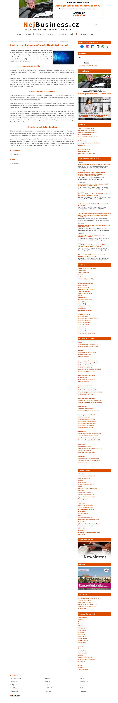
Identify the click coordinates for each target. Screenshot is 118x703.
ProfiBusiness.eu (82, 638)
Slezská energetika (83, 669)
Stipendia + (81, 655)
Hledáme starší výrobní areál (86, 394)
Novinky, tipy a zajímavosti (27, 41)
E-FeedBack (13, 682)
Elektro (80, 486)
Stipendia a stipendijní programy (87, 606)
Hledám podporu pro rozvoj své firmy (88, 344)
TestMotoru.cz (82, 642)
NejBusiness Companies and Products (88, 318)
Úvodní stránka (14, 41)
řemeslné (85, 604)
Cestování (80, 480)
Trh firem (62, 34)
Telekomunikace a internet (85, 526)
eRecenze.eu (81, 649)
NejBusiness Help (82, 327)
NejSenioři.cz (81, 634)
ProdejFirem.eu (82, 636)
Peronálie (80, 275)
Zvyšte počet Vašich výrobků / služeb (88, 436)
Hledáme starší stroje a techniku (87, 423)
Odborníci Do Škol (83, 653)
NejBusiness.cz (82, 630)
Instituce (80, 501)
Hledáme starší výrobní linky (85, 427)
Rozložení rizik (82, 297)
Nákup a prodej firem (84, 291)
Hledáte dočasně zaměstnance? (86, 463)
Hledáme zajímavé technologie (86, 419)
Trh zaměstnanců (83, 302)
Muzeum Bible (14, 691)
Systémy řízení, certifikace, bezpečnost (88, 524)
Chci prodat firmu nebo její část (86, 379)
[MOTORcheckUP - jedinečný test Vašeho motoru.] (61, 18)
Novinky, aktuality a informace (87, 268)
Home (19, 34)
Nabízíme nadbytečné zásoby (86, 408)
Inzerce (82, 685)
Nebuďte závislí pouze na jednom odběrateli (90, 433)
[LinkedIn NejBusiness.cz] (92, 48)
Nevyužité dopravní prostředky (86, 452)
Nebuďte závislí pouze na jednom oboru (89, 438)
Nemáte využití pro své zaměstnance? (88, 458)
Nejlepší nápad (82, 651)
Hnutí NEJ (80, 667)
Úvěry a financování (83, 306)
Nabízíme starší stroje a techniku (87, 421)
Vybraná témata (84, 470)
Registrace (82, 66)
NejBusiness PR (82, 331)
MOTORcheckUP (82, 628)
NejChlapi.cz (81, 632)
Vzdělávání (48, 685)
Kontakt (82, 678)
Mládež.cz (80, 626)
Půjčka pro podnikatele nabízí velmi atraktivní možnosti (94, 164)
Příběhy (39, 34)
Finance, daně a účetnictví (85, 492)
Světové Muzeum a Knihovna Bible (87, 659)
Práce (72, 34)
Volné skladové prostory (84, 450)
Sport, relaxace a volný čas (85, 517)
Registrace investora (83, 151)
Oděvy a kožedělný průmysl (85, 507)
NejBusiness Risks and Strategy (86, 333)
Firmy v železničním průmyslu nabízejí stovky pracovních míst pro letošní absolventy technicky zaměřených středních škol (94, 215)
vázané (91, 604)
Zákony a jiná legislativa (85, 310)
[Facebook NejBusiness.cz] (82, 48)
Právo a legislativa (83, 513)
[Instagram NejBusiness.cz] (87, 48)
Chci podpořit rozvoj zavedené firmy (88, 346)
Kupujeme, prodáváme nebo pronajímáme (89, 400)
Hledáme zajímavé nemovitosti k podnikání (90, 402)
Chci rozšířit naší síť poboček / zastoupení (89, 369)
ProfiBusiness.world (83, 640)
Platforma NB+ (84, 682)
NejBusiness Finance (83, 325)
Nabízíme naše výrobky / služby (86, 371)
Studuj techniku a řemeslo (85, 657)
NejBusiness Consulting (84, 322)
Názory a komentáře (83, 272)
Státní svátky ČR (94, 598)
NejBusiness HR (82, 329)
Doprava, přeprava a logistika (86, 484)
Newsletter (48, 691)
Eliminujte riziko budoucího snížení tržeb (89, 440)
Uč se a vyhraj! (82, 304)
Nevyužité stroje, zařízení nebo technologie (90, 448)
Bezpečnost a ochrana (84, 478)
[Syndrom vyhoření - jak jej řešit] (94, 119)
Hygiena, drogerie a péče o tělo (86, 497)
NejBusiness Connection (84, 320)
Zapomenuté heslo (91, 66)
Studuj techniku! (14, 685)
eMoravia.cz (81, 622)
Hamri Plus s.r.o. (82, 617)
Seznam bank (81, 602)
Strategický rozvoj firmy (85, 300)
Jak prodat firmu (82, 608)
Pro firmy (83, 34)
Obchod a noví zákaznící (85, 293)
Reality (79, 139)
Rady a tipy (50, 34)
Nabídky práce (82, 270)
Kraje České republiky (83, 598)
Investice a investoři (83, 287)
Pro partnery (83, 691)
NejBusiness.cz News (85, 540)
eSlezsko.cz (81, 624)
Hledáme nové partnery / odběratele (88, 363)
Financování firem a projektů (86, 128)
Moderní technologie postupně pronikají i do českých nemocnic (53, 41)
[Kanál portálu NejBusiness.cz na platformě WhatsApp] (103, 48)
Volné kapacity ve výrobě (84, 446)
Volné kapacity (82, 308)
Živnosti (80, 604)
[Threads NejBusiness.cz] (98, 48)
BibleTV (80, 665)
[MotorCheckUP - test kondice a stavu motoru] (94, 96)
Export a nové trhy (83, 285)
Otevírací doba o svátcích (85, 600)
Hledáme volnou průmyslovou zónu (87, 390)
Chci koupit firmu (82, 377)
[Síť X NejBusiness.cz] (107, 48)
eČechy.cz (80, 620)
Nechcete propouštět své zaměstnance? (89, 461)
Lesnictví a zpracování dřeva (85, 505)
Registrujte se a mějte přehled (86, 153)
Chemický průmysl (83, 499)
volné (94, 604)
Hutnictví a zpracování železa (86, 495)
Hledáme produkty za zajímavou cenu (88, 411)
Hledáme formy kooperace (85, 367)
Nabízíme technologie (84, 417)
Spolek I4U (81, 647)
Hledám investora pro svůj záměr (87, 352)
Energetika (81, 490)
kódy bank (88, 602)
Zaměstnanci (81, 145)
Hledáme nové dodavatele (85, 365)
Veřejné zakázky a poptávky (86, 279)
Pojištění (80, 295)
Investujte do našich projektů (86, 289)
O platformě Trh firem (86, 338)
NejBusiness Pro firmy (84, 314)
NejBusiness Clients (83, 316)
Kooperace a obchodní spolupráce (87, 132)
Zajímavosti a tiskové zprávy (88, 159)
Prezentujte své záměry (84, 149)
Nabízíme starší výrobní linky (86, 425)
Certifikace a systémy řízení (85, 283)
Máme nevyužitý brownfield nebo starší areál (90, 392)
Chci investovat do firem (84, 354)
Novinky (28, 34)
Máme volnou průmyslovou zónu (87, 388)
